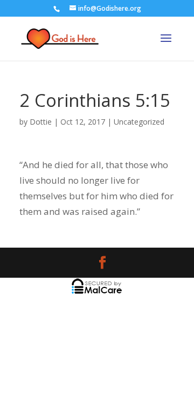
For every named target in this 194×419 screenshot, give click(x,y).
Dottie (41, 122)
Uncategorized (139, 122)
